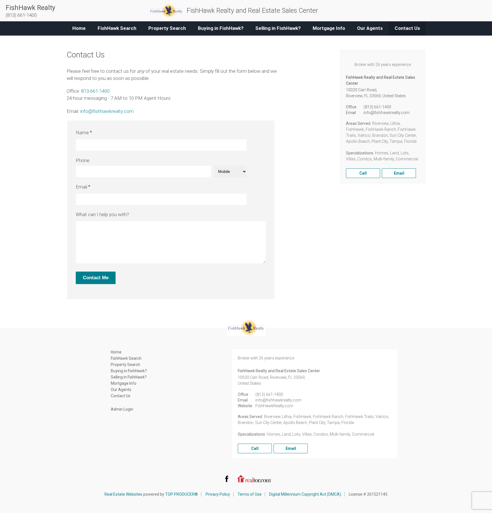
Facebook (226, 478)
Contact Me (95, 277)
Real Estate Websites (123, 494)
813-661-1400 (95, 91)
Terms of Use (249, 494)
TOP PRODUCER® (181, 494)
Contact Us (407, 28)
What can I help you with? (102, 214)
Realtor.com (254, 478)
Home (79, 28)
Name (82, 132)
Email (81, 187)
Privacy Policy (218, 494)
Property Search (167, 28)
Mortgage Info (329, 28)
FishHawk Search (117, 28)
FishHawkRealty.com (274, 406)
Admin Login (122, 409)
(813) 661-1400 (377, 107)
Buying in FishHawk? (220, 28)
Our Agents (370, 28)
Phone (82, 160)
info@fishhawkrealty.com (107, 111)
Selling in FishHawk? (278, 28)
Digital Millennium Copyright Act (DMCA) (305, 494)
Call (363, 173)
